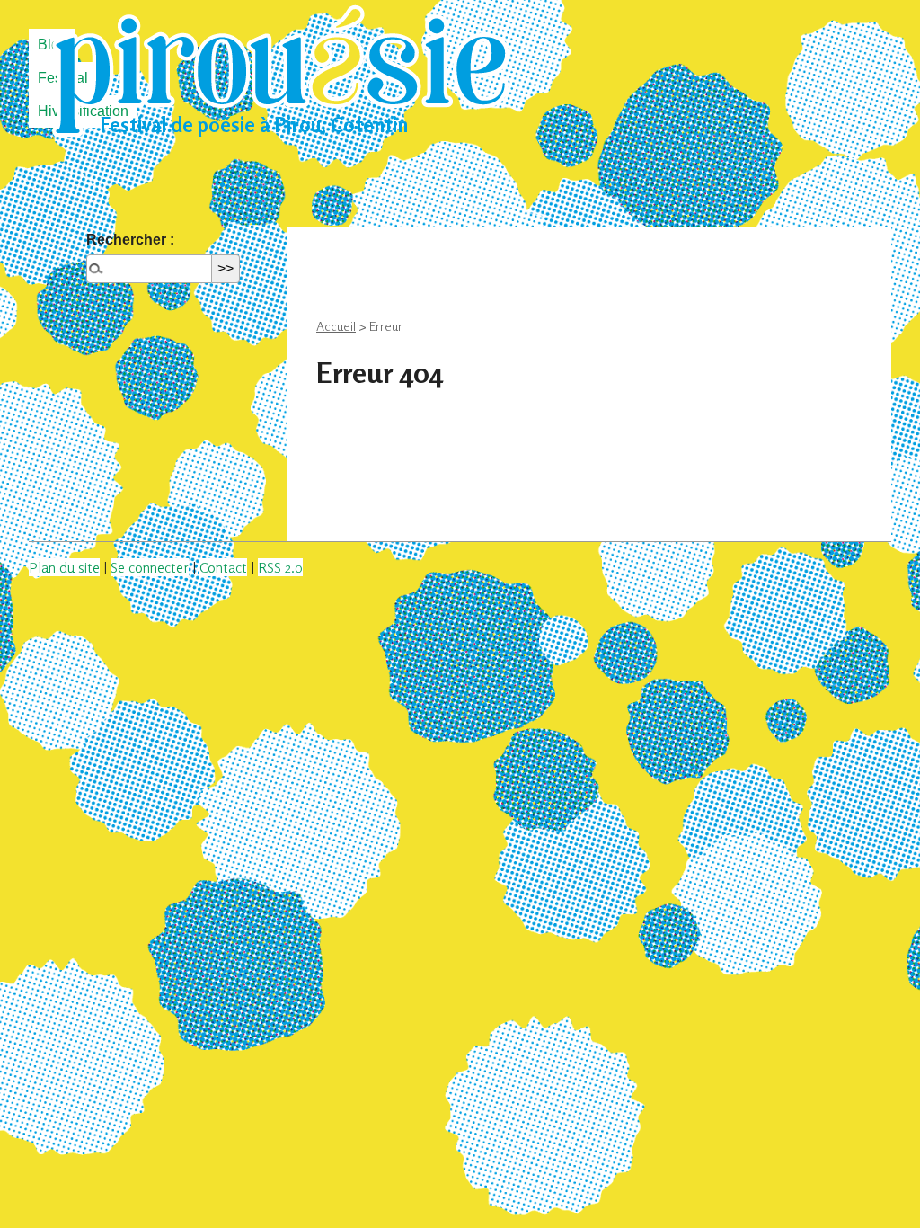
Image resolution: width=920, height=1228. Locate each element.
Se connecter (150, 567)
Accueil (336, 326)
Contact (223, 567)
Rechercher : (130, 239)
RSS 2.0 (280, 567)
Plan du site (64, 567)
